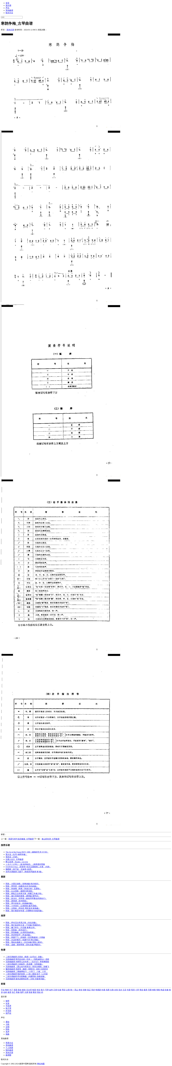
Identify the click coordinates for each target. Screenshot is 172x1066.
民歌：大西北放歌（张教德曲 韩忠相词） (23, 884)
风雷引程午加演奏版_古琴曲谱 (21, 839)
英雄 (30, 992)
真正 (89, 990)
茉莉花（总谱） (12, 857)
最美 (145, 990)
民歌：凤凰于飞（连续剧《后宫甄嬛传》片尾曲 (25, 937)
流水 (120, 990)
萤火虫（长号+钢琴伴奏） (16, 854)
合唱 (7, 1027)
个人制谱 (9, 1048)
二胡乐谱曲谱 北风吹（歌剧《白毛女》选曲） (25, 957)
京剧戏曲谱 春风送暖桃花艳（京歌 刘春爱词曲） (26, 979)
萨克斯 (8, 1011)
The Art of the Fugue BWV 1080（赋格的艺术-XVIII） (27, 852)
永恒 (116, 990)
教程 (7, 990)
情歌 (158, 990)
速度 (9, 992)
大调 (26, 992)
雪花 (64, 990)
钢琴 (7, 1001)
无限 (150, 990)
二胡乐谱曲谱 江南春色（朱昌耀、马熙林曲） (25, 964)
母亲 (133, 990)
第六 (42, 990)
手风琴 (8, 1006)
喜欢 (20, 990)
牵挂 (80, 990)
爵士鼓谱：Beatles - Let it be (17, 862)
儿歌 (7, 1024)
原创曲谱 (9, 1045)
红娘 (59, 990)
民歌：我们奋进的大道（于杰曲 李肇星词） (24, 925)
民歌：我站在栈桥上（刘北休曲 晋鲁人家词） (25, 942)
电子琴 (8, 1008)
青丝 (141, 990)
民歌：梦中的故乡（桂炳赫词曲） (20, 903)
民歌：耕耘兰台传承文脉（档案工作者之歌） (24, 894)
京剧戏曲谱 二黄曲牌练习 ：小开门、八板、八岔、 (27, 971)
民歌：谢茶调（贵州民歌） (17, 901)
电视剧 (98, 990)
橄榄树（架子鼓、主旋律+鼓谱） (19, 869)
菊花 (35, 992)
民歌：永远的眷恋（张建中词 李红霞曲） (23, 940)
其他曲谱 (9, 10)
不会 (3, 990)
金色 (51, 990)
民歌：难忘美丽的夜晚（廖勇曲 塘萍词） (23, 896)
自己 (13, 992)
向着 (103, 990)
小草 (137, 990)
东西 (108, 990)
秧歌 (154, 990)
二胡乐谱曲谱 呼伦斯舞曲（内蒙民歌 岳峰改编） (26, 976)
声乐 (7, 8)
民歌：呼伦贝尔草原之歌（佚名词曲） (21, 923)
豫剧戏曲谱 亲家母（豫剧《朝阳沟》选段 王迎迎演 (27, 969)
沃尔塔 (29, 990)
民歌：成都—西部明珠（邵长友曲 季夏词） (24, 945)
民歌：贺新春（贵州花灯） (17, 930)
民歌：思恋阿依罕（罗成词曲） (19, 935)
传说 (38, 990)
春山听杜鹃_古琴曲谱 (50, 839)
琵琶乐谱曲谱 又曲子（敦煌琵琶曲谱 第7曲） (24, 872)
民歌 (7, 1029)
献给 (24, 990)
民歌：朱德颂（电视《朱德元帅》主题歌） (23, 889)
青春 (18, 992)
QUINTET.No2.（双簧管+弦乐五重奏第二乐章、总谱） (28, 867)
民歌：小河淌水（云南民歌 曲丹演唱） (22, 906)
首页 (7, 3)
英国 (15, 990)
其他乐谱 (10, 30)
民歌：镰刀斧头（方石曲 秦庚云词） (21, 928)
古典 (112, 990)
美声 (7, 1032)
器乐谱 (8, 5)
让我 (68, 990)
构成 (162, 990)
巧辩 (47, 990)
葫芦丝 (8, 1013)
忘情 (55, 990)
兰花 (124, 990)
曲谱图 (8, 1055)
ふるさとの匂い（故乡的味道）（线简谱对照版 (25, 864)
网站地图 (41, 1064)
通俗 (7, 1022)
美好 (93, 990)
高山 (76, 990)
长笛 (7, 1003)
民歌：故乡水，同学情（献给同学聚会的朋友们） (26, 898)
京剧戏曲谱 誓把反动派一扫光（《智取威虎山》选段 (27, 959)
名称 (5, 992)
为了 (11, 990)
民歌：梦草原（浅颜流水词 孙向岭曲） (22, 886)
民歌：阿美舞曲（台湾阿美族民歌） (21, 932)
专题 (129, 990)
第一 (72, 990)
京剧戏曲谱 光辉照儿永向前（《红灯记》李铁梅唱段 (27, 962)
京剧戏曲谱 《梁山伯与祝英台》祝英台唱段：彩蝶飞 (27, 967)
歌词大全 (9, 13)
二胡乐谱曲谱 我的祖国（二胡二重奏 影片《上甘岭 (27, 974)
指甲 (22, 992)
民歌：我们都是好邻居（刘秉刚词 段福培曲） (25, 911)
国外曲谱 (9, 1050)
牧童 (34, 990)
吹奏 (166, 990)
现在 (39, 992)
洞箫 (85, 990)
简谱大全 (9, 1043)
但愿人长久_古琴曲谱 (14, 859)
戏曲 (7, 1034)
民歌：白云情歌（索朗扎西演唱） (20, 891)
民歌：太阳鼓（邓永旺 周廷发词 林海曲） (23, 908)
